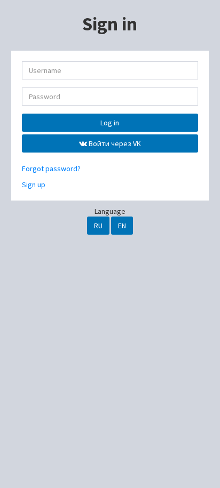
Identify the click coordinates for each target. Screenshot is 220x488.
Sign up (33, 184)
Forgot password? (51, 168)
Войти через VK (114, 143)
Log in (109, 122)
